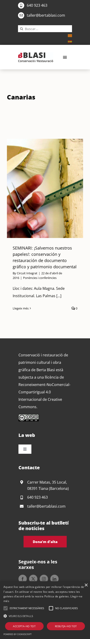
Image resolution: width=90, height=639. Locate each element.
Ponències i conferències (40, 278)
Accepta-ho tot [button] (24, 626)
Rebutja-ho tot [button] (66, 626)
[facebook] (22, 579)
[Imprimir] (35, 54)
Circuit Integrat (27, 273)
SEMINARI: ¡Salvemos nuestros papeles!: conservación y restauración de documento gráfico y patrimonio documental (39, 188)
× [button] (86, 585)
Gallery (51, 188)
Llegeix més (21, 308)
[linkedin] (54, 579)
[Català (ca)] (70, 35)
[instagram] (44, 579)
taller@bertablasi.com (46, 15)
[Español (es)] (70, 41)
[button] (5, 608)
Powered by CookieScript (17, 634)
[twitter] (33, 579)
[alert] (45, 610)
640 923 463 (37, 5)
